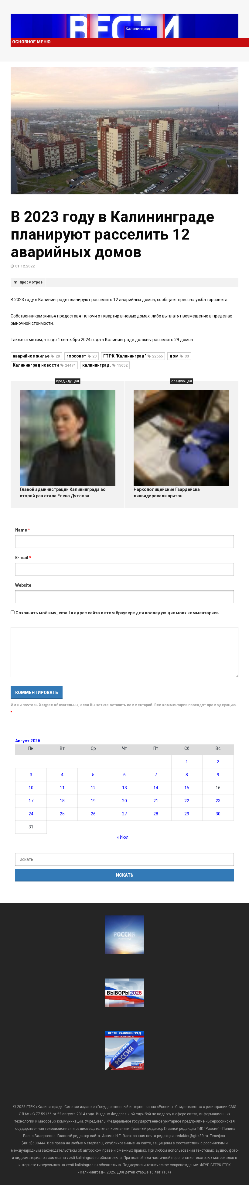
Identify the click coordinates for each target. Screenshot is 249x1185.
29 (186, 813)
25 (62, 813)
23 (218, 800)
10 (31, 787)
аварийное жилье (36, 356)
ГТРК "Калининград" (133, 356)
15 (186, 787)
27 (124, 813)
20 (124, 800)
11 (62, 787)
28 (155, 813)
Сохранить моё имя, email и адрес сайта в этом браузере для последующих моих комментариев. (117, 612)
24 (31, 813)
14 (155, 787)
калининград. (105, 365)
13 (124, 787)
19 (93, 800)
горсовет (82, 356)
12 (93, 787)
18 (62, 800)
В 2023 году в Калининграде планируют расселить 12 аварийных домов (112, 234)
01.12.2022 (25, 266)
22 (186, 800)
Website (23, 585)
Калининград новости (44, 365)
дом (179, 356)
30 (218, 813)
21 (155, 800)
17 (31, 800)
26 (93, 813)
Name (22, 530)
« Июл (122, 837)
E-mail (23, 557)
